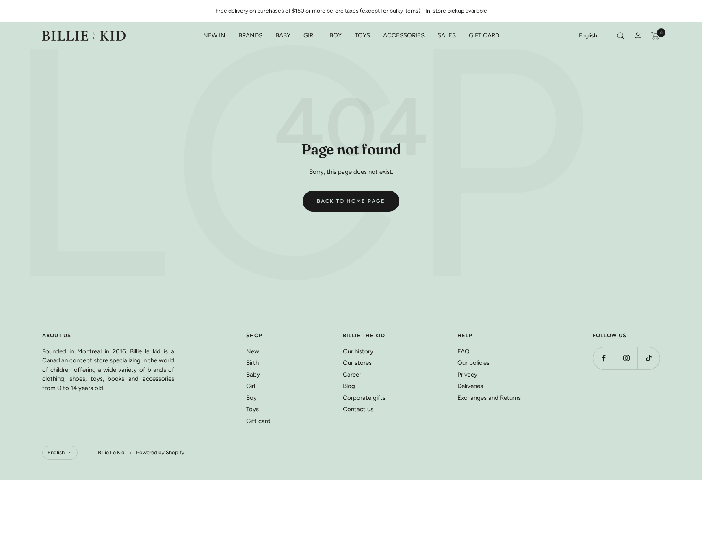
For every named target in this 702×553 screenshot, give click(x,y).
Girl (250, 386)
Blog (349, 386)
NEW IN (214, 35)
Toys (252, 409)
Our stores (357, 362)
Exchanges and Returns (489, 397)
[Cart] (655, 36)
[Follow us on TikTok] (648, 358)
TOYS (362, 35)
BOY (335, 35)
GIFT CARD (484, 35)
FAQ (463, 351)
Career (352, 374)
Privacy (467, 374)
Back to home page (351, 201)
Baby (253, 374)
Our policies (473, 362)
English (588, 35)
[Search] (620, 35)
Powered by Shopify (160, 452)
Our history (358, 351)
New (252, 351)
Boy (251, 397)
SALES (447, 35)
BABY (282, 35)
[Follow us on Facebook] (604, 358)
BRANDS (250, 35)
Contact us (358, 409)
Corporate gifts (364, 397)
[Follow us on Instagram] (626, 358)
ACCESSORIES (404, 35)
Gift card (258, 421)
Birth (252, 362)
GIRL (309, 35)
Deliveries (470, 386)
